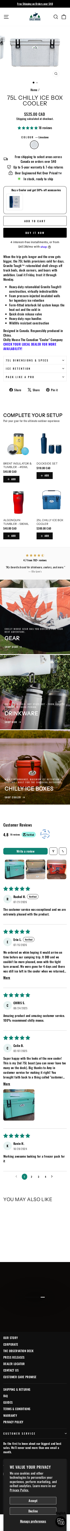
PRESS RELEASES (14, 1357)
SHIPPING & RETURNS (16, 1389)
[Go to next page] (53, 1176)
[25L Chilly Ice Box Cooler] (52, 501)
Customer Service (19, 1433)
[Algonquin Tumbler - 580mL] (18, 501)
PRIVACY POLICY (13, 1422)
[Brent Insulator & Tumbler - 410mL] (18, 444)
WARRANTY (10, 1415)
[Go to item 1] (14, 869)
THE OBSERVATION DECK (18, 1351)
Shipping (21, 119)
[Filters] (53, 851)
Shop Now (34, 1313)
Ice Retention (18, 368)
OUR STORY (10, 1337)
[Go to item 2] (35, 869)
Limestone (34, 145)
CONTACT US (11, 1370)
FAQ (5, 1396)
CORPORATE (10, 1344)
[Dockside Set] (52, 444)
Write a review (26, 851)
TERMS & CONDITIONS (16, 1409)
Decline (33, 1510)
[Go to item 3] (56, 869)
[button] (28, 127)
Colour (35, 137)
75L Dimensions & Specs (27, 360)
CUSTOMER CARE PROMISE (20, 1377)
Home (34, 90)
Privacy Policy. (19, 1490)
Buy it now (35, 233)
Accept (33, 1500)
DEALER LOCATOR (14, 1364)
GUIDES (8, 1402)
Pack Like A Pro (20, 377)
